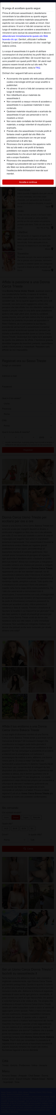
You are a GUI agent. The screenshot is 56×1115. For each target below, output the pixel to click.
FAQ (38, 67)
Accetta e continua (28, 182)
